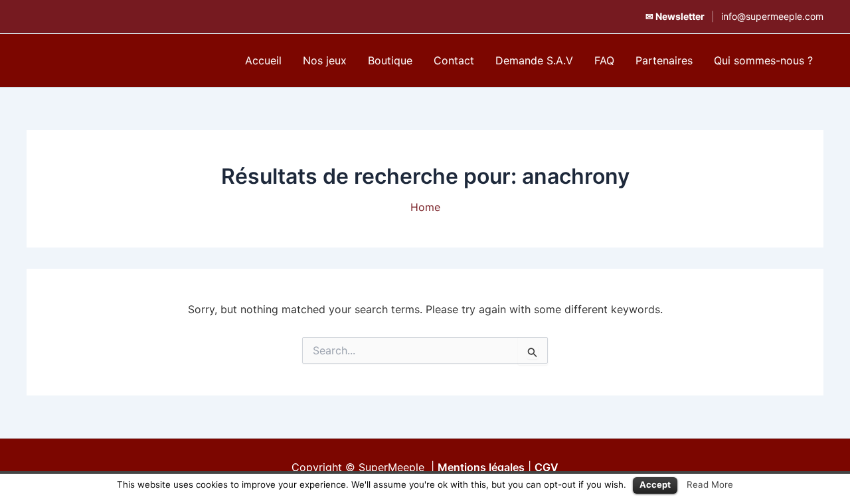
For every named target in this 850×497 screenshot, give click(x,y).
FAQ (604, 60)
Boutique (390, 60)
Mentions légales (481, 467)
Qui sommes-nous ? (763, 60)
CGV (546, 467)
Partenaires (664, 60)
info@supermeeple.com (772, 16)
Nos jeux (325, 60)
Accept (655, 484)
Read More (710, 484)
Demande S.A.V (534, 60)
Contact (454, 60)
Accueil (263, 60)
